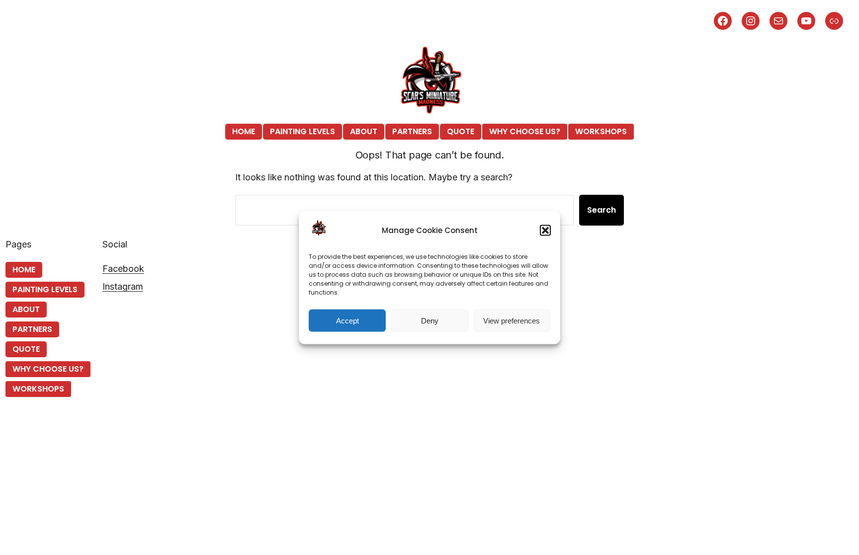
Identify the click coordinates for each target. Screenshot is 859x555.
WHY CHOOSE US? (524, 131)
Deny (429, 320)
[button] (545, 230)
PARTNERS (412, 131)
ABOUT (363, 131)
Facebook (123, 268)
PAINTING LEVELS (302, 131)
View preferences (511, 320)
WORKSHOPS (601, 131)
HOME (243, 131)
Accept (347, 320)
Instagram (122, 286)
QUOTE (460, 131)
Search (601, 210)
